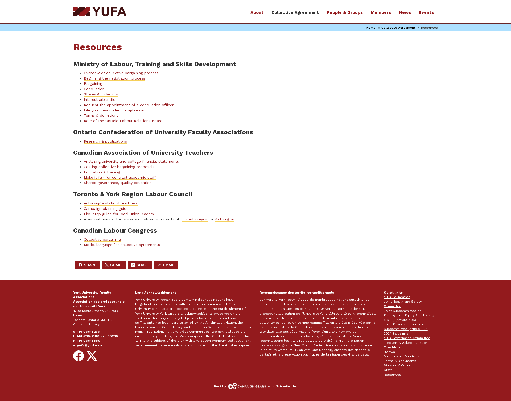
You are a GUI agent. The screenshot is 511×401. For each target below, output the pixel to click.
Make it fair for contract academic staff (120, 177)
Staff (388, 370)
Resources (392, 375)
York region (224, 219)
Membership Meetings (401, 356)
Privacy (94, 324)
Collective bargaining (102, 239)
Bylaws (389, 352)
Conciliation (94, 89)
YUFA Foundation (397, 297)
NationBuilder (286, 386)
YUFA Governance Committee (407, 338)
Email (167, 266)
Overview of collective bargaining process (121, 73)
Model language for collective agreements (122, 245)
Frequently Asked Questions (407, 343)
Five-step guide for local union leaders (119, 214)
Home (371, 28)
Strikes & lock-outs (101, 94)
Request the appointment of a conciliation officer (129, 105)
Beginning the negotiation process (114, 78)
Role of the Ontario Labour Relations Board (123, 121)
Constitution (393, 347)
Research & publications (105, 141)
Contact (79, 324)
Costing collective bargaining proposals (119, 167)
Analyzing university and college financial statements (131, 161)
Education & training (102, 172)
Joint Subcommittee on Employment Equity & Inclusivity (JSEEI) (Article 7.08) (409, 315)
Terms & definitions (101, 115)
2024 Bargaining (396, 333)
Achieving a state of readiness (111, 203)
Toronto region (195, 219)
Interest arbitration (101, 99)
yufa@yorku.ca (89, 345)
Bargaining (93, 83)
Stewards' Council (398, 365)
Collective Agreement (398, 28)
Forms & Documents (400, 361)
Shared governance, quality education (118, 183)
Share (89, 266)
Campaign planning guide (106, 208)
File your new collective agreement (115, 110)
